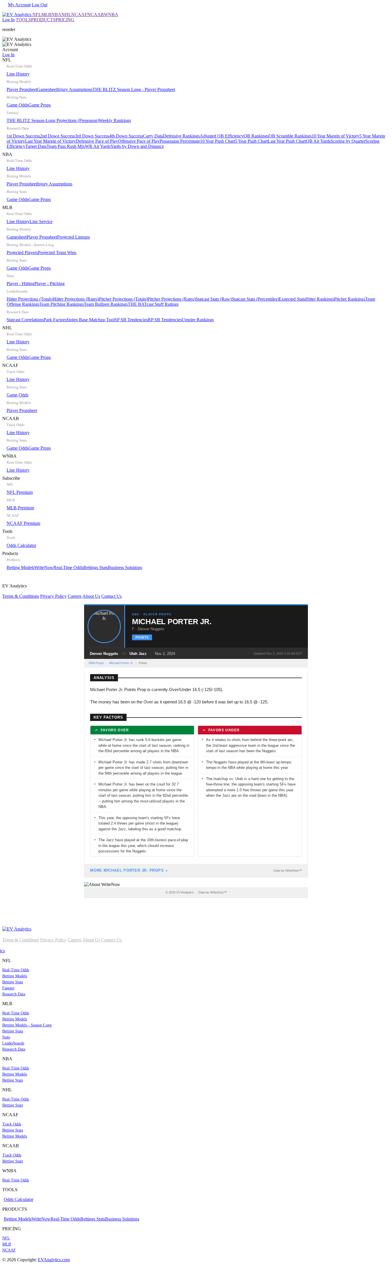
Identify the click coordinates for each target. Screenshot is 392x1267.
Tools (19, 538)
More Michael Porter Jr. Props (127, 870)
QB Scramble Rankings (290, 136)
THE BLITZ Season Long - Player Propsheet (133, 89)
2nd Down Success (57, 136)
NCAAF (79, 14)
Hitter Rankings (319, 299)
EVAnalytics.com (54, 1259)
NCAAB (95, 14)
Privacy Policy (53, 596)
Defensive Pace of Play (97, 141)
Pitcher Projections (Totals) (123, 299)
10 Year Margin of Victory (335, 136)
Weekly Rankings (115, 120)
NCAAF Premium (23, 523)
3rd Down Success (92, 136)
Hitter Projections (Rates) (76, 299)
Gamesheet (47, 89)
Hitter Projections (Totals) (30, 299)
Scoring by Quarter (348, 141)
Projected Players (22, 252)
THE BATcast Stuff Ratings (153, 304)
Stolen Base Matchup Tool (90, 319)
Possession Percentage (180, 141)
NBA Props (96, 663)
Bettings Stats (95, 567)
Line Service (41, 221)
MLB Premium (20, 507)
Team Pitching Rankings (61, 304)
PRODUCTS (43, 19)
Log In (8, 19)
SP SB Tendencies (131, 319)
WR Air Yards (97, 146)
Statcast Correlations (25, 319)
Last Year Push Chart (287, 141)
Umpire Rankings (198, 319)
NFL (36, 14)
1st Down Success (23, 136)
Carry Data (153, 136)
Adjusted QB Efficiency (222, 136)
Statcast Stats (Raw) (213, 299)
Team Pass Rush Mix (65, 146)
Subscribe (21, 501)
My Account (19, 4)
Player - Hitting (20, 283)
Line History (18, 73)
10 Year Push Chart (217, 141)
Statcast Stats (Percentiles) (255, 299)
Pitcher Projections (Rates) (171, 299)
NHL (66, 14)
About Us (91, 596)
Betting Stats (12, 982)
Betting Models (20, 567)
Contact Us (111, 596)
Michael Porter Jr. (121, 663)
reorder (8, 29)
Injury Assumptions (74, 89)
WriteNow (43, 567)
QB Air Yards (318, 141)
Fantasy (8, 988)
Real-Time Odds (68, 567)
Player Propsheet (22, 89)
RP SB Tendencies (165, 319)
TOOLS (23, 19)
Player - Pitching (49, 283)
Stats (6, 1037)
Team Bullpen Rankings (106, 304)
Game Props (39, 104)
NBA (56, 14)
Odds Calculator (21, 545)
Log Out (39, 4)
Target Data (35, 146)
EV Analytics (62, 591)
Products (72, 560)
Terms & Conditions (20, 596)
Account (10, 52)
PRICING (65, 19)
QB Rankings (256, 136)
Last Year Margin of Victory (50, 141)
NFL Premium (20, 492)
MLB (46, 14)
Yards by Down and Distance (137, 146)
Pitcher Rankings (349, 299)
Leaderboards (13, 1043)
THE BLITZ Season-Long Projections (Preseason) (53, 120)
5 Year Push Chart (251, 141)
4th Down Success (126, 136)
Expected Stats (292, 299)
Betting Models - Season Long (27, 1025)
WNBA (111, 14)
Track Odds (11, 1124)
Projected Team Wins (57, 252)
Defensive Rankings (181, 136)
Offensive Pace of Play (139, 141)
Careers (74, 596)
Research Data (13, 994)
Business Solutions (125, 567)
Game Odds (17, 104)
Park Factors (55, 319)
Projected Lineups (73, 237)
